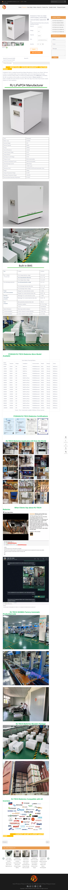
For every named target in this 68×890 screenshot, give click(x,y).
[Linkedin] (35, 886)
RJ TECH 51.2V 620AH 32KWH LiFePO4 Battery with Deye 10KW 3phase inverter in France (59, 29)
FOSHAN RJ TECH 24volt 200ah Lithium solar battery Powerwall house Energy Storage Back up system (25, 863)
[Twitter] (33, 886)
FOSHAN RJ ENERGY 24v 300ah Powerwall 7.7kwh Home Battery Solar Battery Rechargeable (43, 863)
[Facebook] (40, 886)
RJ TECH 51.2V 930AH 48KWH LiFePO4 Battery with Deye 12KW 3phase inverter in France (59, 31)
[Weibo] (30, 886)
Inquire (33, 49)
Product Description (8, 63)
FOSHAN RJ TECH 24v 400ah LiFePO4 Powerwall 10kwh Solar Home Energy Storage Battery (17, 863)
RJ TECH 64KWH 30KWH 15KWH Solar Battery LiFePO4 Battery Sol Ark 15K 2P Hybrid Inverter (59, 22)
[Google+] (38, 886)
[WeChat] (28, 886)
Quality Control (38, 883)
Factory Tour (31, 883)
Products (19, 883)
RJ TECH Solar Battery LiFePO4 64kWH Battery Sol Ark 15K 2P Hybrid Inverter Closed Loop (59, 20)
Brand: (25, 58)
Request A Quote (51, 883)
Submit (55, 57)
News (44, 883)
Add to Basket (37, 52)
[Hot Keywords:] (65, 1)
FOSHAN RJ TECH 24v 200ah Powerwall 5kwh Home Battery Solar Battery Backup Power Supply (34, 863)
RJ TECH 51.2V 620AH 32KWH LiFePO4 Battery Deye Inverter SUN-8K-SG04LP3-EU (59, 25)
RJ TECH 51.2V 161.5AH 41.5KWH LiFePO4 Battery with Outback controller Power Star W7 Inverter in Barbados (59, 27)
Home (14, 883)
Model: (4, 58)
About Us (24, 883)
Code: (4, 60)
